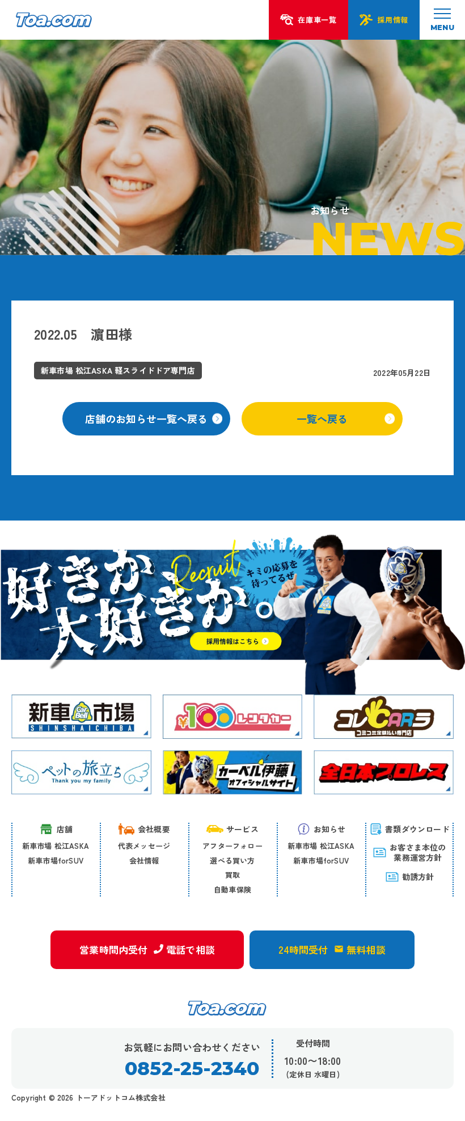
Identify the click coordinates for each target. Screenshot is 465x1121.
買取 (232, 874)
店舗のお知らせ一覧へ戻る (146, 418)
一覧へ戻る (322, 418)
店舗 (65, 829)
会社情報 (144, 860)
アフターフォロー (232, 845)
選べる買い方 (232, 860)
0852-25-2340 (192, 1068)
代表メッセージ (144, 845)
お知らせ (330, 829)
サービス (242, 829)
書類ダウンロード (417, 829)
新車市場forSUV (55, 860)
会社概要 (154, 829)
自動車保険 (232, 889)
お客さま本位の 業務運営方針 (418, 852)
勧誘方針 (418, 876)
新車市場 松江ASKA (55, 845)
